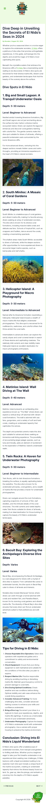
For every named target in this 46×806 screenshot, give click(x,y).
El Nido (34, 48)
